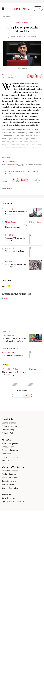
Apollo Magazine (9, 474)
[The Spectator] (22, 9)
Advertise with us (9, 426)
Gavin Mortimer (8, 335)
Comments (11, 77)
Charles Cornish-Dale (10, 369)
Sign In (37, 8)
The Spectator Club (10, 488)
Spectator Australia (10, 470)
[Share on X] (32, 76)
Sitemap (5, 460)
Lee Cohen (8, 261)
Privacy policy (7, 446)
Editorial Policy (8, 433)
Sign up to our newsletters (13, 501)
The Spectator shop (10, 477)
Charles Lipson (10, 209)
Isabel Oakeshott (9, 160)
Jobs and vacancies (10, 457)
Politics (9, 188)
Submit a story (8, 429)
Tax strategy (7, 453)
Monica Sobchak (10, 222)
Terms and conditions (11, 450)
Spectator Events (9, 484)
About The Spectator (10, 443)
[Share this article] (40, 76)
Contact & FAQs (9, 422)
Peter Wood (9, 235)
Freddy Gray (9, 248)
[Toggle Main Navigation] (5, 8)
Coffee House (7, 16)
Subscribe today (8, 498)
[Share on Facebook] (27, 76)
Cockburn (5, 290)
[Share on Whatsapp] (36, 76)
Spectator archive (9, 481)
